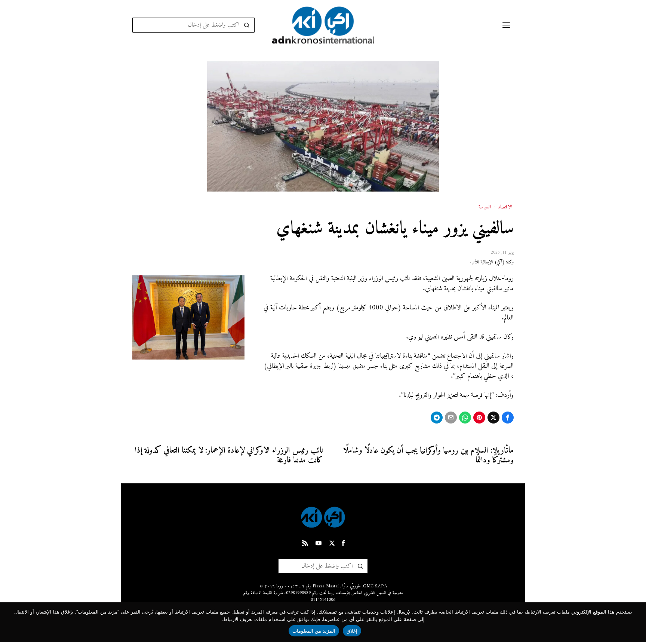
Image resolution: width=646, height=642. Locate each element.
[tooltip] (508, 418)
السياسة (485, 207)
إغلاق (352, 631)
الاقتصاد (505, 207)
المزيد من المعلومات (314, 631)
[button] (247, 25)
